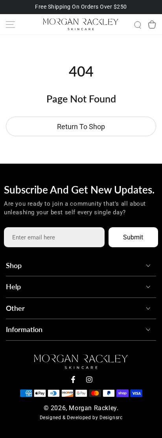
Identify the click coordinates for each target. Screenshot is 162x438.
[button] (131, 24)
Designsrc (110, 417)
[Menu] (10, 24)
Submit (133, 237)
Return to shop (81, 126)
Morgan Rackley (92, 408)
